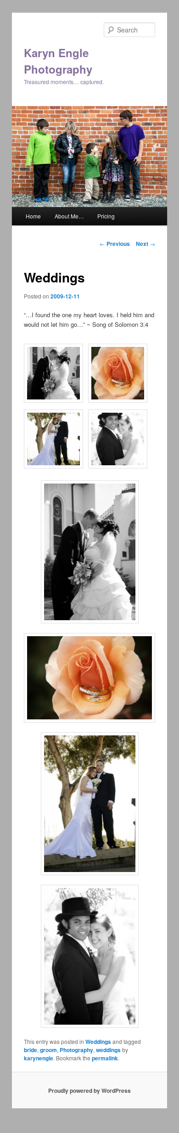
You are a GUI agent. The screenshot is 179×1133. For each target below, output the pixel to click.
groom (48, 1050)
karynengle (38, 1058)
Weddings (98, 1041)
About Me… (69, 216)
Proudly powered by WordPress (89, 1090)
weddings (108, 1050)
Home (33, 216)
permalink (105, 1058)
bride (30, 1050)
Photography (76, 1050)
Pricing (106, 216)
